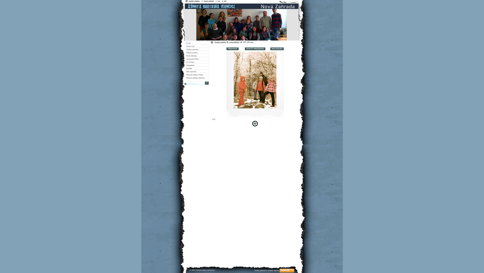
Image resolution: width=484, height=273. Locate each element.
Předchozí (232, 49)
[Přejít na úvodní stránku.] (241, 8)
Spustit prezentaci (255, 49)
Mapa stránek (209, 1)
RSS (219, 1)
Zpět (213, 119)
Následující (277, 49)
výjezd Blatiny (234, 42)
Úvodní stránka (220, 42)
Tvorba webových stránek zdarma (266, 270)
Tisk (225, 1)
